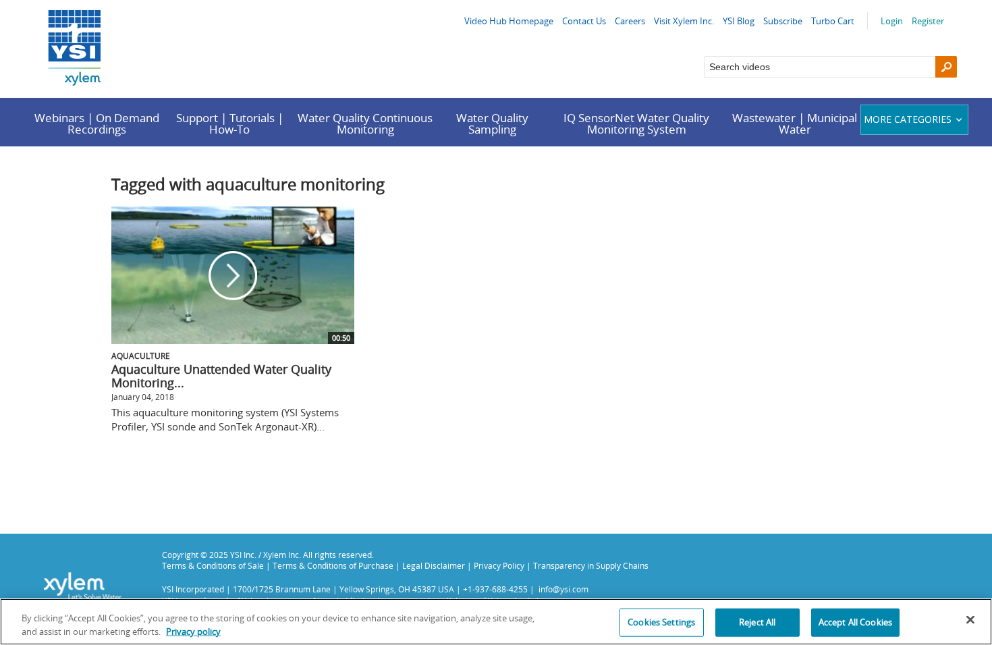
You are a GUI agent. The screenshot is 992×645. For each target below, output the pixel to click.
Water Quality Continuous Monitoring (365, 123)
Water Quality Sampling (492, 123)
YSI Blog (738, 21)
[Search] (946, 67)
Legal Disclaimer (433, 565)
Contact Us (584, 21)
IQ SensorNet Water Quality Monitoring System (636, 123)
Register (928, 21)
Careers (630, 21)
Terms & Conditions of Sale (213, 565)
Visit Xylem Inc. (684, 21)
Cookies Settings (661, 622)
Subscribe (782, 21)
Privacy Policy (499, 565)
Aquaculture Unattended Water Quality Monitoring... (221, 376)
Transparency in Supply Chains (591, 565)
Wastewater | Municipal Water (794, 123)
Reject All (757, 622)
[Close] (970, 620)
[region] (496, 621)
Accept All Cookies (855, 622)
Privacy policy (193, 631)
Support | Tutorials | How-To (229, 123)
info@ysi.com (563, 589)
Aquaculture (140, 355)
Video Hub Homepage (508, 21)
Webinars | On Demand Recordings (96, 123)
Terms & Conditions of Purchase (333, 565)
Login (892, 21)
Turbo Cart (832, 21)
